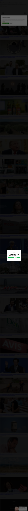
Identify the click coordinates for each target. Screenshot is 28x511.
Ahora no (14, 259)
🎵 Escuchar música (14, 257)
